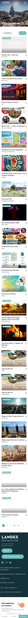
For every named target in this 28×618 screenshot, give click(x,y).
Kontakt (7, 551)
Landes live (4, 578)
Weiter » (18, 525)
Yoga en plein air (7, 369)
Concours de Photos (9, 294)
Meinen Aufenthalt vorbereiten (12, 574)
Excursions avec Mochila (10, 270)
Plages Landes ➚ (10, 587)
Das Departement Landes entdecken (10, 568)
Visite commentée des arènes (12, 79)
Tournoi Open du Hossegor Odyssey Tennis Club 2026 (11, 318)
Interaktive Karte (7, 582)
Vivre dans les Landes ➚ (13, 592)
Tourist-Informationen (12, 557)
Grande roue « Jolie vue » (10, 55)
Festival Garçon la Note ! (10, 102)
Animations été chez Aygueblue (12, 150)
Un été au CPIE (7, 199)
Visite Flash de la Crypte (10, 515)
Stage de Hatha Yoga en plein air (13, 416)
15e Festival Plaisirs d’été (10, 223)
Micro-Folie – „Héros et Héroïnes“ (13, 126)
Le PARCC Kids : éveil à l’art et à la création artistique (13, 174)
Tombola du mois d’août (10, 246)
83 (14, 525)
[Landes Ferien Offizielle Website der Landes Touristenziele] (5, 2)
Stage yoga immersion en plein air (13, 440)
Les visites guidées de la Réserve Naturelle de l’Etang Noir (13, 490)
